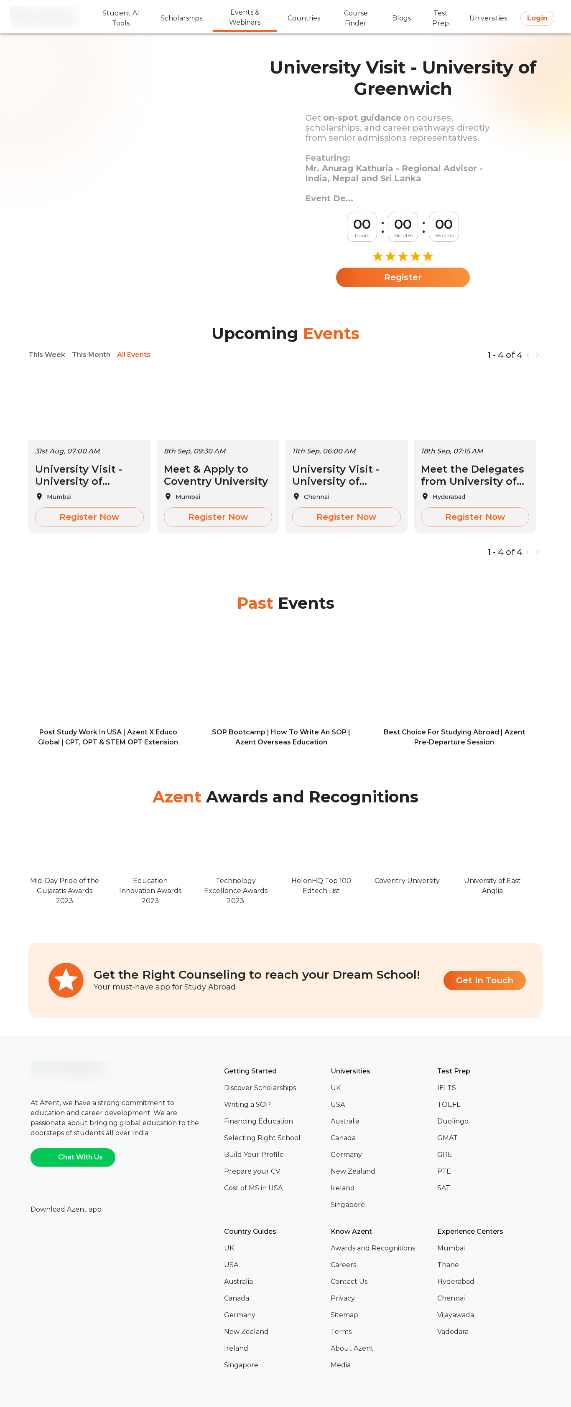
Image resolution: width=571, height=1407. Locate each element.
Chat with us (80, 1157)
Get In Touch (484, 980)
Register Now (89, 517)
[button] (274, 1088)
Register (403, 277)
